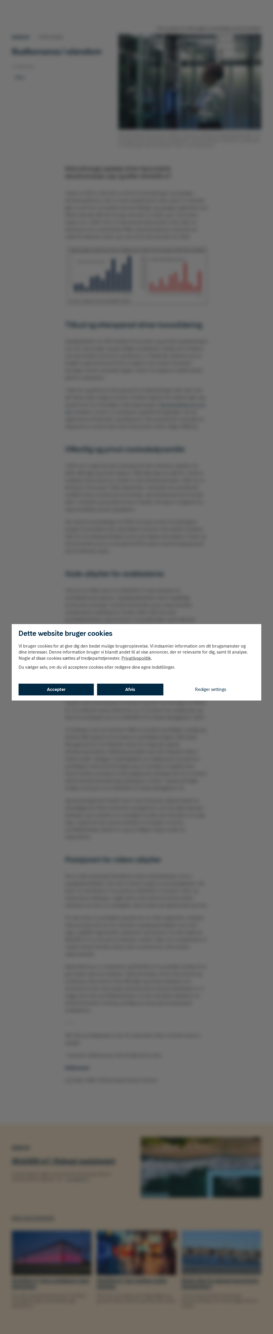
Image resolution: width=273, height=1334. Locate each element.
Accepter (56, 689)
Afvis (130, 689)
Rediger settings (210, 689)
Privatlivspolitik (136, 658)
